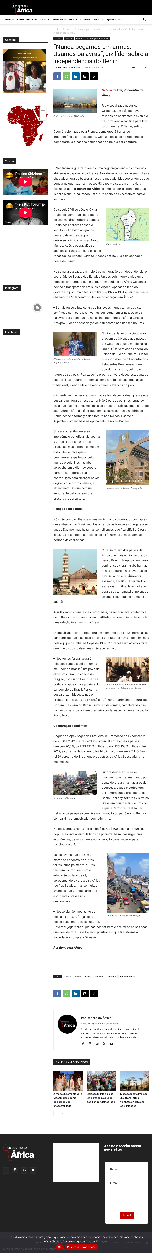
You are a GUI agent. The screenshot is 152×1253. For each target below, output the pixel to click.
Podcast (99, 19)
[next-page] (62, 1113)
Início (56, 29)
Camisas (85, 19)
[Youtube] (112, 1044)
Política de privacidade (81, 1247)
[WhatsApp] (66, 76)
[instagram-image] (13, 307)
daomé (112, 976)
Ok (60, 1247)
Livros (73, 19)
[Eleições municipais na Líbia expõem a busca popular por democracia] (101, 1081)
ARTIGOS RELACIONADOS (72, 1062)
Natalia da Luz (112, 90)
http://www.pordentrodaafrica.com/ (99, 1023)
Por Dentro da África (69, 67)
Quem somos (114, 19)
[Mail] (98, 1044)
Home (8, 19)
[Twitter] (105, 1044)
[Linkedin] (76, 76)
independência (127, 976)
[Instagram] (91, 1044)
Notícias (57, 19)
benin (78, 976)
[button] (144, 19)
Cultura (67, 29)
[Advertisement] (101, 155)
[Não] (147, 1242)
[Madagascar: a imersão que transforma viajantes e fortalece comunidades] (134, 1081)
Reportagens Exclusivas (31, 19)
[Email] (85, 76)
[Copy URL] (94, 76)
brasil (88, 976)
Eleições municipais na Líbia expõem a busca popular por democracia (101, 1097)
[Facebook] (57, 76)
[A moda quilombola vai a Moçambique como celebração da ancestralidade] (68, 1081)
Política (79, 38)
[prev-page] (55, 1113)
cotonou (99, 976)
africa (68, 976)
